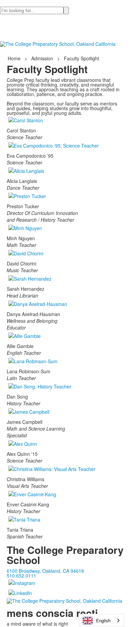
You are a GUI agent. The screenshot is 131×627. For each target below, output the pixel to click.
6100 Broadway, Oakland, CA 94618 (45, 570)
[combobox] (101, 620)
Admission (42, 58)
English (103, 620)
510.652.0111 (21, 575)
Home (15, 58)
